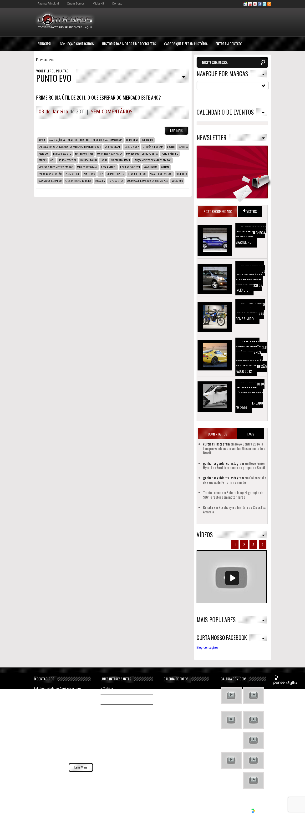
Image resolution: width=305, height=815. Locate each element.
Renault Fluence (137, 174)
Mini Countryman (87, 167)
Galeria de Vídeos (234, 678)
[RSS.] (269, 5)
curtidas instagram (216, 443)
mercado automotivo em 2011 (56, 167)
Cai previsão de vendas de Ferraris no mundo (234, 480)
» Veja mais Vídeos (252, 794)
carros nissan (113, 146)
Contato (117, 3)
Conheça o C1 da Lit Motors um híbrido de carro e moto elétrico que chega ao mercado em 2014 (249, 395)
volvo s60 (177, 180)
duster (171, 146)
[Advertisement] (184, 22)
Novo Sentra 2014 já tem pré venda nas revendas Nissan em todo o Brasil (234, 448)
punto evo (89, 174)
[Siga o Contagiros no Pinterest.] (255, 5)
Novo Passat (150, 167)
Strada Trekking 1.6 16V (78, 180)
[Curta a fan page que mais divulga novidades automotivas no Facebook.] (260, 5)
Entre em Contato (229, 43)
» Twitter (107, 689)
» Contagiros (109, 710)
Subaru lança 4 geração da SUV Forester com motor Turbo (233, 494)
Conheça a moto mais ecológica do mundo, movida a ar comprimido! (250, 311)
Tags (250, 433)
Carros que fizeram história (186, 43)
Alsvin (42, 140)
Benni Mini (132, 140)
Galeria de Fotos (175, 678)
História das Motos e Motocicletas (129, 43)
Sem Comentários (111, 111)
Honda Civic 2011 (67, 160)
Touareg (100, 180)
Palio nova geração (50, 174)
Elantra (183, 146)
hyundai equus (88, 160)
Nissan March (108, 167)
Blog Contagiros (208, 648)
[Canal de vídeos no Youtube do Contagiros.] (250, 5)
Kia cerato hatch (120, 160)
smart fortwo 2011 (161, 174)
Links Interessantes (116, 678)
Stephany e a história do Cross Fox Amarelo (234, 509)
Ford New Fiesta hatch (109, 153)
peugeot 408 (73, 174)
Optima (165, 167)
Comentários (217, 433)
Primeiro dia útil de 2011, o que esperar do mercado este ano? (98, 97)
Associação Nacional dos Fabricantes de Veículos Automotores (85, 140)
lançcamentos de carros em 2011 (152, 160)
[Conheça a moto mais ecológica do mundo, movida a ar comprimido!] (253, 761)
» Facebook (108, 699)
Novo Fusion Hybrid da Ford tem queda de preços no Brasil (234, 465)
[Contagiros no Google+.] (245, 5)
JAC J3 (104, 160)
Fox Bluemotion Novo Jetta (142, 153)
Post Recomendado (217, 211)
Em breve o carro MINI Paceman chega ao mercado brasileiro (250, 235)
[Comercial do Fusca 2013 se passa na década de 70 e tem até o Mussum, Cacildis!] (231, 720)
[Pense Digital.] (285, 684)
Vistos (250, 210)
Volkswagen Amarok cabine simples (147, 180)
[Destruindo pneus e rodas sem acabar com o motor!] (231, 761)
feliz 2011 (44, 153)
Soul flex (181, 174)
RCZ (101, 174)
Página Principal (48, 3)
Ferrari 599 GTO (62, 153)
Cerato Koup (131, 146)
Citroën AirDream (152, 146)
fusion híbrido (170, 153)
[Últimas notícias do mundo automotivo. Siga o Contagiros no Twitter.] (264, 5)
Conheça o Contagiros (77, 43)
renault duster (115, 174)
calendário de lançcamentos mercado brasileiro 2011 (70, 146)
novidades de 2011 (130, 167)
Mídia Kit (98, 3)
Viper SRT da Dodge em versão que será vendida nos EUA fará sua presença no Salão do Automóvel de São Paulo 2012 (251, 357)
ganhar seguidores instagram (223, 463)
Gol (52, 160)
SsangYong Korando (50, 180)
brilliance (147, 140)
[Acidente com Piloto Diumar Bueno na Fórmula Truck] (253, 741)
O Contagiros (44, 678)
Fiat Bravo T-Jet (84, 153)
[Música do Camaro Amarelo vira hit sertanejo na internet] (253, 781)
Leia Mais (176, 131)
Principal (44, 43)
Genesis (42, 160)
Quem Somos (76, 3)
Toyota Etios (116, 180)
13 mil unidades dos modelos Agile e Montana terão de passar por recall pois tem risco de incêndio (250, 278)
